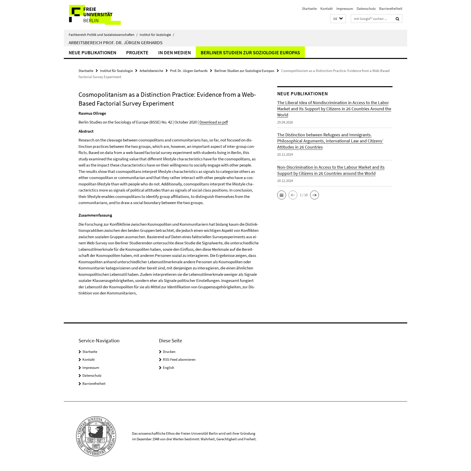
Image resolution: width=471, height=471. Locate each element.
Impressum (344, 8)
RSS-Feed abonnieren (179, 359)
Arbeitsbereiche (151, 70)
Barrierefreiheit (390, 8)
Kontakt (326, 8)
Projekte (137, 52)
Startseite (309, 8)
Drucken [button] (169, 351)
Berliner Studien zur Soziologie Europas (250, 52)
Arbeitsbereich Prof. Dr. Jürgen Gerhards (115, 42)
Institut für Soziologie (157, 34)
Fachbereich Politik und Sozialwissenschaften (103, 34)
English (168, 367)
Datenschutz (366, 8)
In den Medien (174, 52)
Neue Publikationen (92, 52)
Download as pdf (213, 122)
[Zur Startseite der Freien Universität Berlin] (105, 15)
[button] (338, 18)
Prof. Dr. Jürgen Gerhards (189, 70)
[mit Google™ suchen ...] (397, 19)
